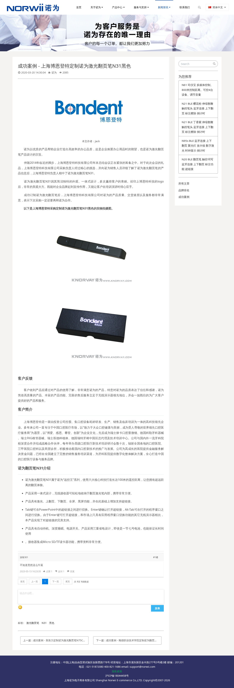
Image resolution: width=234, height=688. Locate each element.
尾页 (67, 581)
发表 (157, 608)
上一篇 (55, 640)
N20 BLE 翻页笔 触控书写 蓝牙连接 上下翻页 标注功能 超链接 (197, 164)
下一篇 (128, 640)
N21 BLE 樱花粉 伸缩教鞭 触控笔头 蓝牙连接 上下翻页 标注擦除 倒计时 (197, 108)
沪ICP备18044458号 (117, 675)
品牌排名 (183, 190)
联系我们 (185, 7)
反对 (61, 571)
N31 (44, 623)
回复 (72, 571)
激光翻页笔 (32, 623)
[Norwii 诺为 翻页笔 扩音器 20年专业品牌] (32, 7)
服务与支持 (140, 7)
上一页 (34, 581)
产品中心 (117, 7)
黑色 (51, 623)
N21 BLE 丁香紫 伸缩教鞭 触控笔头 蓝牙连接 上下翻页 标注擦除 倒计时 (197, 127)
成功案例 (183, 197)
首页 (78, 7)
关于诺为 (95, 7)
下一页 (55, 581)
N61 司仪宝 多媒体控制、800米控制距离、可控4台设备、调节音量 (197, 89)
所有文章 (183, 183)
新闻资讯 (163, 7)
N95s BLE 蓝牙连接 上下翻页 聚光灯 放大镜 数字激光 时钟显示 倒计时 (198, 145)
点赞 (49, 571)
